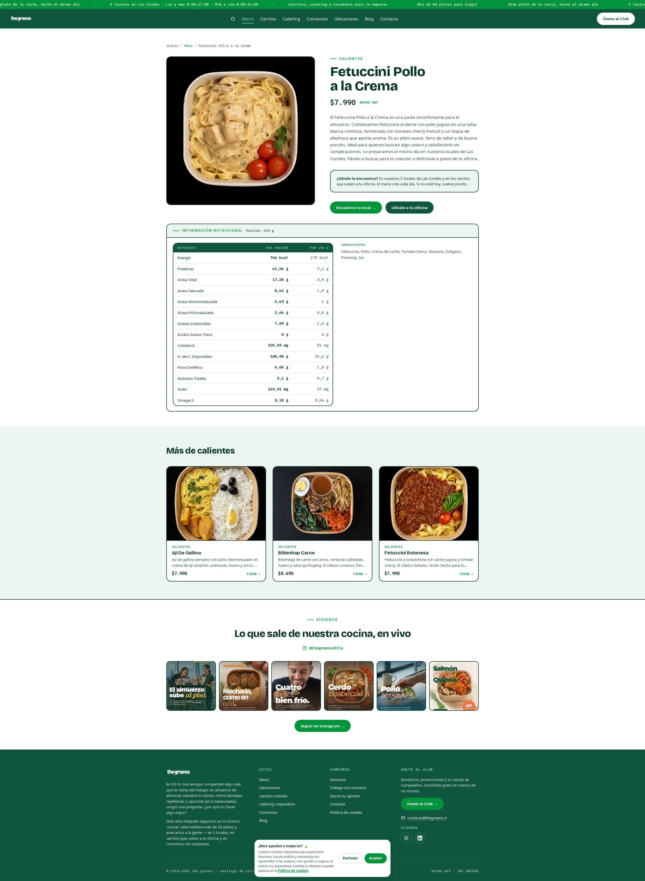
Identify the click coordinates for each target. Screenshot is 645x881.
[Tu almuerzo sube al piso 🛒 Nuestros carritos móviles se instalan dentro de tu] (191, 686)
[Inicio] (233, 18)
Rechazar (350, 858)
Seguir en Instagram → (323, 725)
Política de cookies (346, 812)
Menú (188, 46)
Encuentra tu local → (356, 207)
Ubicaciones (269, 787)
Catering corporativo (277, 803)
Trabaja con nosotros (348, 787)
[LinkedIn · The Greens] (420, 838)
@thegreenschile (326, 648)
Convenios (268, 812)
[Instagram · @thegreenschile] (406, 838)
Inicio (172, 46)
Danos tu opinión (345, 795)
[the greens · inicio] (21, 18)
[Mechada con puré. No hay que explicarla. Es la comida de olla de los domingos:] (244, 686)
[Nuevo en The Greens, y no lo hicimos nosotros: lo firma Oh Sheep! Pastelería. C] (296, 686)
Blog (263, 820)
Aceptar (375, 858)
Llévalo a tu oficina (410, 207)
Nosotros (338, 779)
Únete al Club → (422, 803)
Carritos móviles (273, 795)
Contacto (337, 803)
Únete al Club (616, 18)
